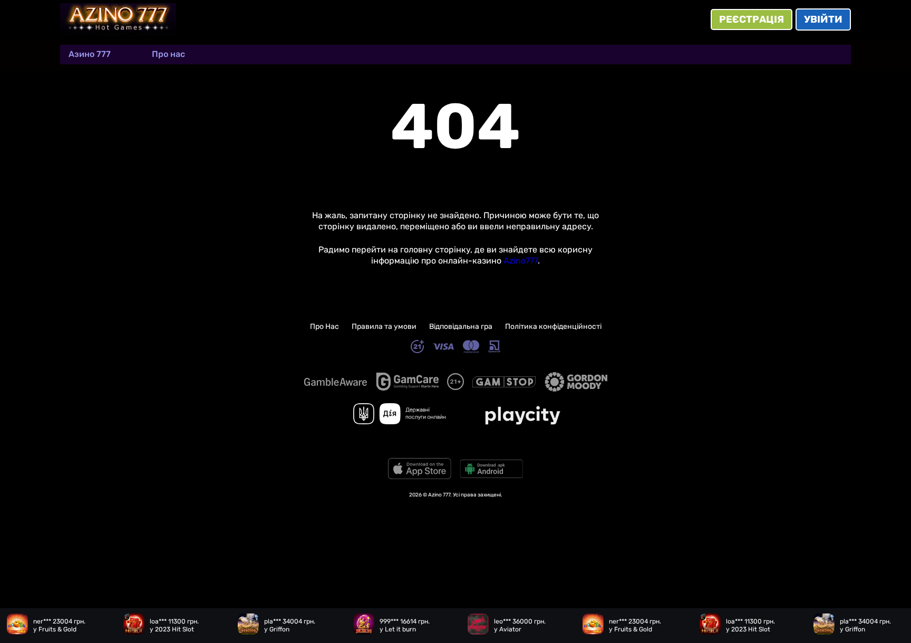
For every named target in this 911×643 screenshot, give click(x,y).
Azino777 (520, 261)
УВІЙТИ (823, 19)
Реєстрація (751, 19)
